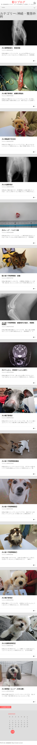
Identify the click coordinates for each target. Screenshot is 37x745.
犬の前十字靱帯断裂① (9, 552)
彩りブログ (18, 2)
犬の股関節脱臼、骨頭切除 (11, 48)
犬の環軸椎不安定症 (9, 139)
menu (3, 7)
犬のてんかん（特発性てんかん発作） (15, 370)
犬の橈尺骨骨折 (7, 415)
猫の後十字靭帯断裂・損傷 (11, 276)
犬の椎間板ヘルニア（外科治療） (13, 689)
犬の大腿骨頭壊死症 (9, 643)
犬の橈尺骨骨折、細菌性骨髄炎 (12, 93)
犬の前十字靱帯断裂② (9, 507)
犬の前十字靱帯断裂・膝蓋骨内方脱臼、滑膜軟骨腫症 (18, 323)
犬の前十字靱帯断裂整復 (10, 461)
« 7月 (12, 732)
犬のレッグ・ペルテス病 (10, 230)
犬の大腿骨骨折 (7, 185)
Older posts (6, 707)
